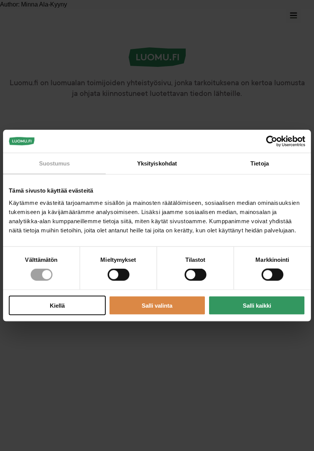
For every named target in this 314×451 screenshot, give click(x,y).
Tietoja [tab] (259, 163)
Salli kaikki (257, 305)
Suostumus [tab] (54, 163)
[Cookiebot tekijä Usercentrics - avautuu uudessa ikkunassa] (271, 141)
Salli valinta (157, 305)
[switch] (118, 275)
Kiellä (57, 305)
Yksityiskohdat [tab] (157, 163)
